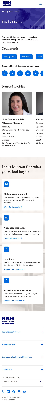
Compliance (7, 369)
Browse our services (13, 301)
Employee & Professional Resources (17, 357)
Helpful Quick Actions (11, 332)
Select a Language (10, 381)
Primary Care (9, 57)
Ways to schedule (12, 207)
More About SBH (9, 344)
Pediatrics (26, 57)
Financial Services (12, 238)
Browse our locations (13, 269)
